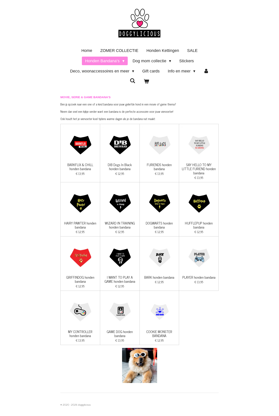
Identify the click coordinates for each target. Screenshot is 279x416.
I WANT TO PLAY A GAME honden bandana (119, 279)
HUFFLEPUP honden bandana (199, 225)
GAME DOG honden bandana (120, 333)
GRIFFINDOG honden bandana (80, 279)
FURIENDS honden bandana (159, 167)
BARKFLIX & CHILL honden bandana (80, 167)
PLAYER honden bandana (198, 277)
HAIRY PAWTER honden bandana (80, 225)
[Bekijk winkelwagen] (146, 81)
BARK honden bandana (159, 277)
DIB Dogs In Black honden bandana (120, 167)
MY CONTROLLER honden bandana (80, 333)
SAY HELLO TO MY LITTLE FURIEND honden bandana (199, 169)
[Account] (206, 71)
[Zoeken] (133, 80)
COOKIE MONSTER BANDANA (159, 333)
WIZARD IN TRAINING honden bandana (120, 225)
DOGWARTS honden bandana (159, 225)
